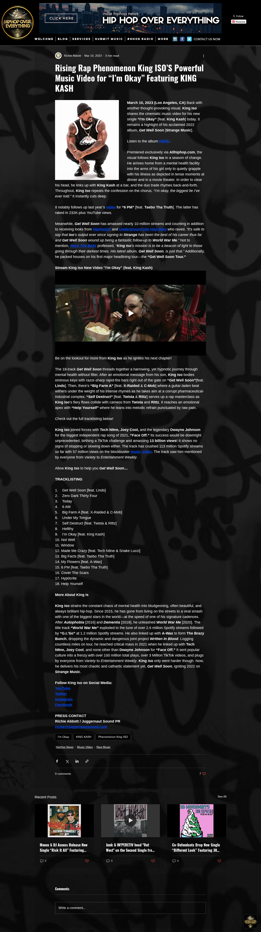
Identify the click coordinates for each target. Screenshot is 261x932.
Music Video (85, 747)
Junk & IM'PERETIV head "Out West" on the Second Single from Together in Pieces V (130, 847)
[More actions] (203, 55)
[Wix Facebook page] (182, 39)
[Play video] (130, 313)
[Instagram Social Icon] (175, 39)
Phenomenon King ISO (113, 736)
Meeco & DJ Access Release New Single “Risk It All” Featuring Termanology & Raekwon (63, 847)
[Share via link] (87, 761)
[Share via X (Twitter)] (67, 761)
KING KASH (83, 736)
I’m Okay (63, 736)
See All (222, 796)
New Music (103, 747)
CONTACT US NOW (207, 39)
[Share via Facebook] (57, 761)
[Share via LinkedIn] (77, 761)
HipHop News (64, 747)
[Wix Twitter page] (189, 39)
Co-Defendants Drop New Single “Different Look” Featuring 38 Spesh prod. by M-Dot (196, 847)
